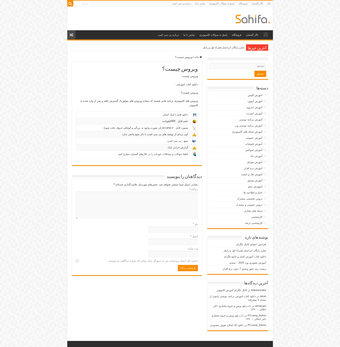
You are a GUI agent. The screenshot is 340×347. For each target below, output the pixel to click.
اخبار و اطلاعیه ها (253, 192)
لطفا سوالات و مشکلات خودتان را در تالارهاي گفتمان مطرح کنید (153, 154)
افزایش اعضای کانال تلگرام (251, 244)
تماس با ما (200, 3)
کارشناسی (256, 216)
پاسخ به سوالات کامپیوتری (222, 3)
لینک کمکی (168, 114)
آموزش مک (256, 156)
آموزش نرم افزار (253, 168)
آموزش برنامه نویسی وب (248, 125)
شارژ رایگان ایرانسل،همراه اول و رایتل (223, 47)
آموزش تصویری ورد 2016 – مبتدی (247, 262)
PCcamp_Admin (257, 315)
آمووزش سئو (255, 186)
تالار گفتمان (257, 3)
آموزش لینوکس (254, 149)
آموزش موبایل (254, 162)
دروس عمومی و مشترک (249, 204)
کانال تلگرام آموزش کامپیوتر (231, 290)
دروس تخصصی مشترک (249, 198)
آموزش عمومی (254, 137)
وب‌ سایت (192, 248)
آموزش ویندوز (254, 180)
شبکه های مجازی (253, 210)
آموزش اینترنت (254, 113)
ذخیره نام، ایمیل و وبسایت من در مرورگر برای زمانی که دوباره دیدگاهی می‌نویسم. (153, 260)
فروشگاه (243, 3)
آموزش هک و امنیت (251, 174)
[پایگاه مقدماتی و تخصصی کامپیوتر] (253, 18)
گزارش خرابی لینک (177, 147)
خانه (269, 3)
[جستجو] (70, 3)
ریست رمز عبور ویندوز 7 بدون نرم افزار (244, 268)
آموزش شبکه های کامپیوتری (247, 131)
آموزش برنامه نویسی (250, 119)
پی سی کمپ (174, 140)
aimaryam (260, 305)
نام (195, 224)
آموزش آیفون (255, 101)
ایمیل (194, 236)
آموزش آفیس (255, 95)
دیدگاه (193, 189)
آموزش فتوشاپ (253, 143)
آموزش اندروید (254, 107)
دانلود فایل (182, 114)
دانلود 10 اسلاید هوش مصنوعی (227, 325)
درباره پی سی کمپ (181, 3)
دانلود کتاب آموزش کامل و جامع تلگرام (245, 256)
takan (263, 296)
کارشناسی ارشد (253, 223)
